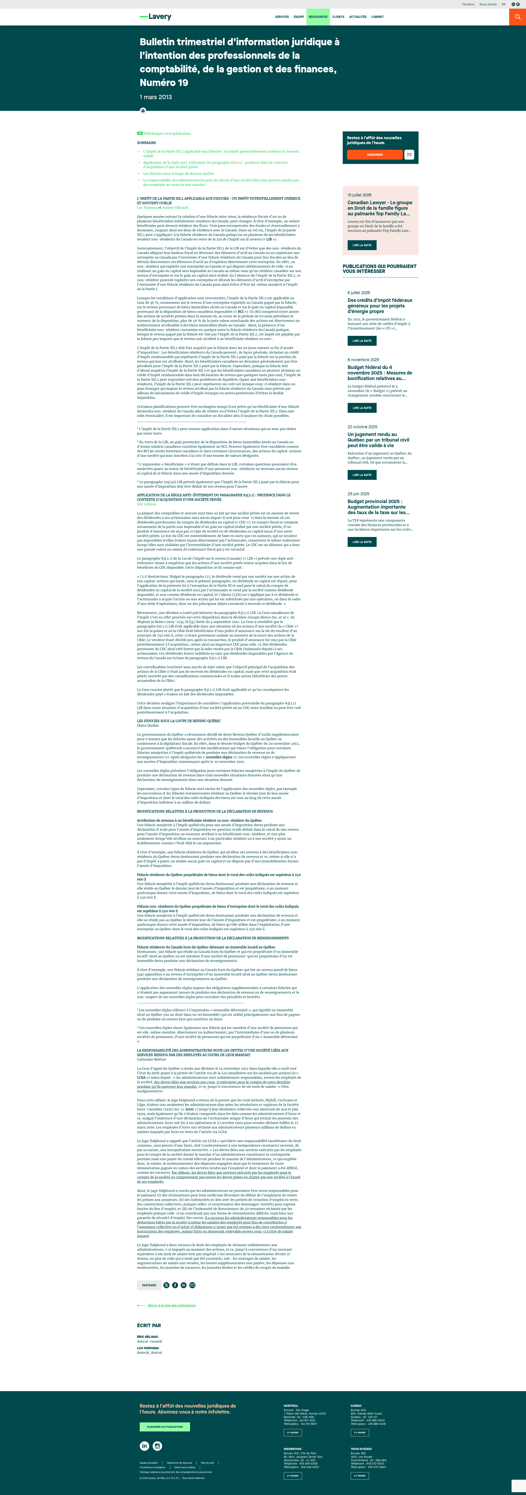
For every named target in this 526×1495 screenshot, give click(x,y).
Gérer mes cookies (184, 1467)
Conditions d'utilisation (152, 1467)
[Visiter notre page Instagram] (518, 4)
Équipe (299, 17)
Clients (338, 17)
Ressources (318, 17)
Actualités (358, 17)
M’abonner (375, 154)
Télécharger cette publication (167, 133)
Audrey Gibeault (175, 207)
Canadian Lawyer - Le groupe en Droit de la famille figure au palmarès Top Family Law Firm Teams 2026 (380, 209)
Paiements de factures (179, 1463)
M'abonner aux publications (165, 1427)
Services (282, 17)
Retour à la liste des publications (172, 1305)
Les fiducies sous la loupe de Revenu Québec (179, 173)
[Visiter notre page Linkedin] (513, 4)
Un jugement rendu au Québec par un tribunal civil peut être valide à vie (378, 440)
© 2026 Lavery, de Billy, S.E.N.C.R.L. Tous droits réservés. (172, 1478)
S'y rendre (293, 1433)
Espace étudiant (149, 1463)
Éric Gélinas (146, 504)
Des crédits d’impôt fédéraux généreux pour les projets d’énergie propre (380, 306)
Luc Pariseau (147, 207)
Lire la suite (362, 245)
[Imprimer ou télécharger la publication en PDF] (143, 112)
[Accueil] (155, 17)
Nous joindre (488, 4)
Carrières (468, 4)
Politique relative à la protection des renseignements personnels (176, 1472)
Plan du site (207, 1463)
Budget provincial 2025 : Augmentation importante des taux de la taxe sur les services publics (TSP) (377, 507)
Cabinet (377, 17)
